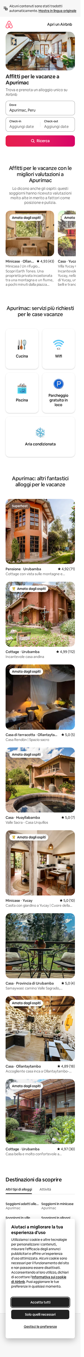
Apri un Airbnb (59, 24)
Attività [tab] (45, 1189)
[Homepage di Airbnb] (9, 24)
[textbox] (22, 126)
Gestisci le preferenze (40, 1327)
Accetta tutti (40, 1302)
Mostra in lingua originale (57, 11)
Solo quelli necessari (40, 1314)
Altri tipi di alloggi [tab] (19, 1189)
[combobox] (40, 110)
